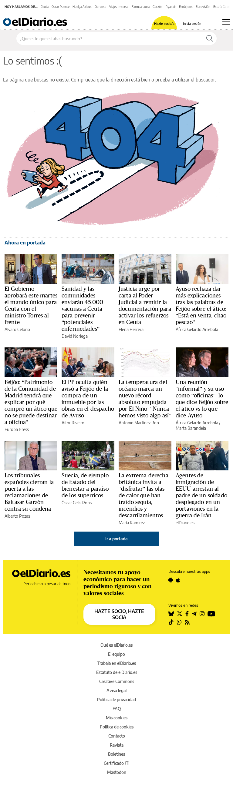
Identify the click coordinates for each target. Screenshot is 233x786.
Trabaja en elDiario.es (116, 663)
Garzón (158, 6)
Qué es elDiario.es (116, 645)
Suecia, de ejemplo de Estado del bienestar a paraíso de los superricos (85, 485)
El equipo (116, 654)
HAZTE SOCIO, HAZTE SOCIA (119, 614)
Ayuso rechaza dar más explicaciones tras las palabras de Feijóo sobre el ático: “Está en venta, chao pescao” (201, 305)
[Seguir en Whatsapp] (179, 622)
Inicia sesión (192, 23)
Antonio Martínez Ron (139, 422)
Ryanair (171, 6)
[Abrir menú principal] (226, 22)
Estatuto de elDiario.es (116, 672)
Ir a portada (116, 538)
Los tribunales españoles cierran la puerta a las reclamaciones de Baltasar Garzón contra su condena (29, 492)
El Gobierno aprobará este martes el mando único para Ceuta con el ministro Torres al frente (31, 305)
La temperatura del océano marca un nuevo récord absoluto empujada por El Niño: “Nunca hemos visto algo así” (145, 398)
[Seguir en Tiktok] (171, 622)
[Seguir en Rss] (187, 622)
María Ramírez (132, 522)
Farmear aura (141, 6)
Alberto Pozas (17, 516)
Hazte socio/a (164, 23)
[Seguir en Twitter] (179, 613)
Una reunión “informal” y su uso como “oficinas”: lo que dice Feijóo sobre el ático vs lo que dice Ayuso (202, 398)
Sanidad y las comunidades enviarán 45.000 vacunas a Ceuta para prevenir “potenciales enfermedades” (82, 308)
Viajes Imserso (119, 6)
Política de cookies (116, 726)
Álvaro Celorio (17, 329)
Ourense (100, 6)
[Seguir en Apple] (178, 580)
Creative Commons (116, 681)
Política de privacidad (116, 699)
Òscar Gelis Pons (77, 502)
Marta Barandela (191, 428)
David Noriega (75, 336)
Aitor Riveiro (73, 422)
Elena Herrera (131, 329)
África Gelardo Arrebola (197, 329)
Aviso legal (116, 690)
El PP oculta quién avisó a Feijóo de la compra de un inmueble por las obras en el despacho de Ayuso (88, 398)
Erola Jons (186, 6)
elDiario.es (185, 522)
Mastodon (116, 772)
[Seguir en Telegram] (194, 613)
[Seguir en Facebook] (187, 613)
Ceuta (45, 6)
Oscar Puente (60, 6)
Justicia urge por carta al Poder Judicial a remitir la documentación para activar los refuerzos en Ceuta (145, 305)
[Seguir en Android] (170, 580)
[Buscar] (210, 38)
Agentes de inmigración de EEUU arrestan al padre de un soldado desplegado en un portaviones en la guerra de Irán (201, 495)
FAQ (117, 708)
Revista (116, 745)
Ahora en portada (25, 243)
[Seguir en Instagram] (202, 613)
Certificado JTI (117, 763)
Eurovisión (203, 6)
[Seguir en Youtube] (211, 613)
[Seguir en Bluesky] (171, 613)
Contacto (116, 735)
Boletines (116, 754)
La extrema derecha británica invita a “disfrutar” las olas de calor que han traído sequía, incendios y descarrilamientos (143, 495)
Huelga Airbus (82, 6)
